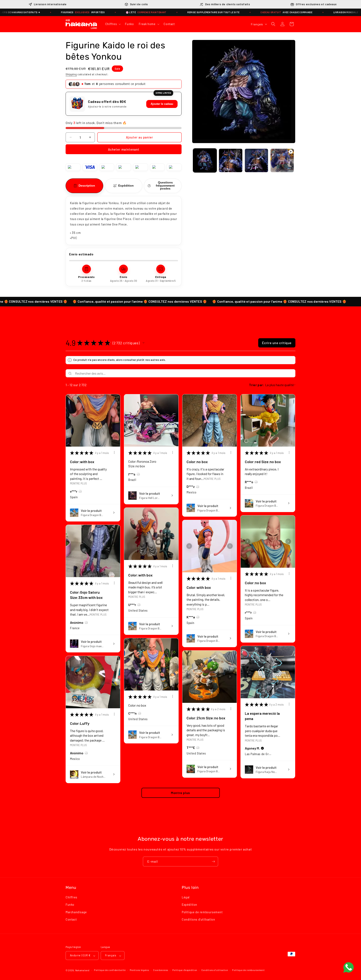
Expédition (189, 905)
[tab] (84, 185)
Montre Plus (78, 483)
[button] (113, 24)
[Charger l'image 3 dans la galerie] (256, 160)
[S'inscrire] (213, 861)
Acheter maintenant (123, 149)
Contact (71, 919)
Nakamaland (82, 970)
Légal (185, 897)
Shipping (71, 74)
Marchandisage (76, 912)
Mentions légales (139, 970)
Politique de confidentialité (110, 970)
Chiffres (71, 897)
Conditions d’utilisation (214, 970)
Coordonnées (160, 970)
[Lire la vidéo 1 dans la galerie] (282, 160)
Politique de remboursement (202, 912)
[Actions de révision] (114, 452)
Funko (70, 905)
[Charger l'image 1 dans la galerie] (205, 160)
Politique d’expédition (184, 970)
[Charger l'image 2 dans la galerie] (230, 160)
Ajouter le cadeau (162, 103)
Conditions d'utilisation (198, 919)
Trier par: (256, 385)
